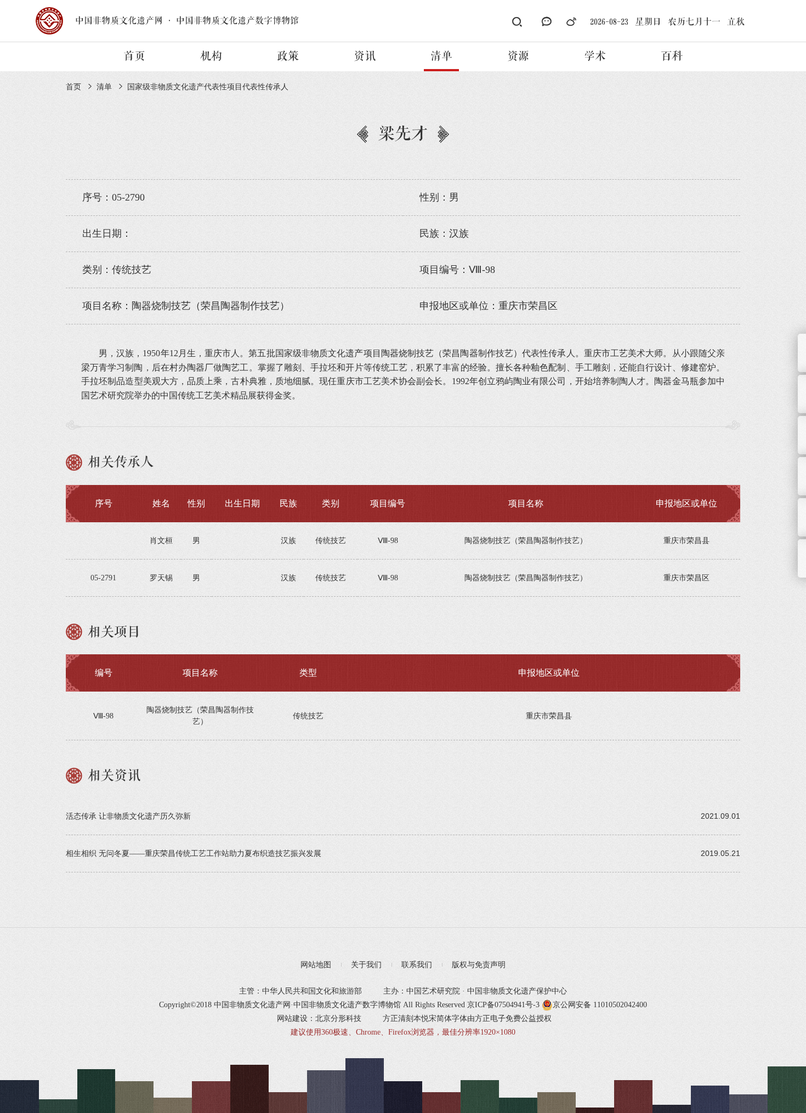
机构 (211, 56)
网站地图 (315, 965)
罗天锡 (161, 578)
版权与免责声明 (479, 965)
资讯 (365, 56)
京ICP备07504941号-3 (503, 1005)
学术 (595, 56)
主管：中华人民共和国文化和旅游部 (300, 991)
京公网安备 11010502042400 (600, 1005)
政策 (288, 56)
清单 (441, 56)
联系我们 (416, 965)
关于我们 (366, 965)
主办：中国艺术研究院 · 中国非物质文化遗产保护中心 (475, 991)
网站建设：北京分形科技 (319, 1018)
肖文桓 (161, 540)
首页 (134, 56)
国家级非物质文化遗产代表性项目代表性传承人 (207, 87)
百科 (672, 56)
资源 (518, 56)
